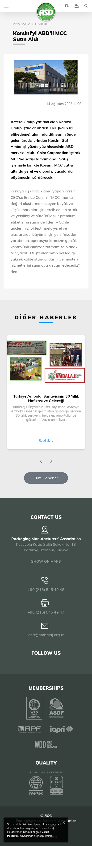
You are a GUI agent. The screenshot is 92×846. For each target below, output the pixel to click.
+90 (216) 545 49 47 (46, 612)
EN (67, 6)
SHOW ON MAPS (46, 561)
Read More (46, 440)
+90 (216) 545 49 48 (46, 589)
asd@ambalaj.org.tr (46, 634)
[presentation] (41, 461)
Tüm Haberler (46, 478)
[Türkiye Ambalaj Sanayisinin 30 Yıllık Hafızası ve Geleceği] (46, 362)
